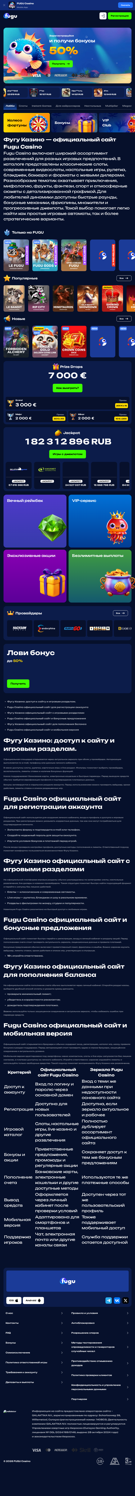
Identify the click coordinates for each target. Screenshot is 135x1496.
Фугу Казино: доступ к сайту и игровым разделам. (41, 701)
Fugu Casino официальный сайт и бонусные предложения (46, 718)
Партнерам (79, 1399)
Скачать (125, 5)
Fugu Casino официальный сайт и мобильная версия (43, 729)
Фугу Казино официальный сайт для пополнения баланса (46, 724)
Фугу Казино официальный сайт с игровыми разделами (45, 713)
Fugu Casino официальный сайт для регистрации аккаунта (47, 707)
